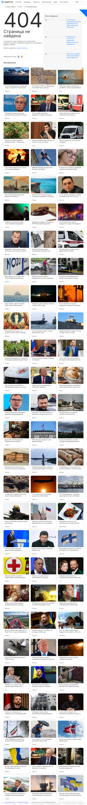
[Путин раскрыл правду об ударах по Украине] (43, 352)
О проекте (25, 803)
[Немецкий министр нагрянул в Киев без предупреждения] (16, 407)
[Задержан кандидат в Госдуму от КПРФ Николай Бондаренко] (43, 216)
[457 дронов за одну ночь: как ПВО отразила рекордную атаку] (43, 597)
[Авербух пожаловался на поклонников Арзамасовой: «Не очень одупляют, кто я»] (70, 570)
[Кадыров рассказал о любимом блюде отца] (43, 543)
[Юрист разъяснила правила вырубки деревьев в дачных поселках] (16, 597)
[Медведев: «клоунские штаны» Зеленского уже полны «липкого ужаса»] (16, 243)
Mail (3, 803)
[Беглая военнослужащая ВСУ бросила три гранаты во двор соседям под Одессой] (70, 679)
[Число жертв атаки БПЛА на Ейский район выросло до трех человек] (16, 379)
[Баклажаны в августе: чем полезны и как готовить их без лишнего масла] (70, 515)
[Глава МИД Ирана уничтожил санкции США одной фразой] (16, 733)
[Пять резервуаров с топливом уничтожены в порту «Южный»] (70, 488)
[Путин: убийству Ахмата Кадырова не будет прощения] (43, 107)
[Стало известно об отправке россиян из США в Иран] (43, 488)
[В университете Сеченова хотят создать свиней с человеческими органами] (70, 461)
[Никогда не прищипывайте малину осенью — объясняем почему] (16, 134)
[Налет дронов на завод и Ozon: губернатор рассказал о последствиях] (70, 107)
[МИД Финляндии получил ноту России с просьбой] (43, 162)
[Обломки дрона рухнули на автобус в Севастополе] (70, 407)
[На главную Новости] (8, 2)
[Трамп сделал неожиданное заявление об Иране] (43, 379)
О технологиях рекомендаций (37, 803)
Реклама (14, 803)
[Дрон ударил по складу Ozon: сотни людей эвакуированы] (16, 270)
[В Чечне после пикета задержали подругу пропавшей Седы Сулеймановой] (70, 162)
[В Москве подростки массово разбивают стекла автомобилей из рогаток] (70, 80)
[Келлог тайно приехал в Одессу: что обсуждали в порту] (16, 760)
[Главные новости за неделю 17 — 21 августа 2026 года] (43, 624)
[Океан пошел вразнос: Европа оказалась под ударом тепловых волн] (43, 189)
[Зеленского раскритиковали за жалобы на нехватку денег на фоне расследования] (43, 407)
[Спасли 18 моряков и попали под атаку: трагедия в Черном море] (16, 80)
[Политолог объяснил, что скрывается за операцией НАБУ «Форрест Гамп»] (16, 706)
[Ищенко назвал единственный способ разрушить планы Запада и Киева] (70, 788)
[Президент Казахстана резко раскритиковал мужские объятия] (16, 107)
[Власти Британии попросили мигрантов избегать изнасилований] (16, 189)
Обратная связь (81, 803)
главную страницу (22, 48)
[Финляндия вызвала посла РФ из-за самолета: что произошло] (70, 543)
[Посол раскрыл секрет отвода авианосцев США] (43, 325)
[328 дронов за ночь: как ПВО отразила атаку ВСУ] (70, 651)
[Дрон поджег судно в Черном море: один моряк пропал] (16, 298)
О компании (8, 803)
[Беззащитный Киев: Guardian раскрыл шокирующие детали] (70, 434)
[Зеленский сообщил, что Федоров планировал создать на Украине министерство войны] (70, 706)
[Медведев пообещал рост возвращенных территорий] (70, 597)
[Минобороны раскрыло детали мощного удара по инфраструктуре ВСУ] (70, 760)
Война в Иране (11, 6)
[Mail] (2, 2)
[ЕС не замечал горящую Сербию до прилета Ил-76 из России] (70, 189)
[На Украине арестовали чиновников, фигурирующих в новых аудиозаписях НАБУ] (43, 706)
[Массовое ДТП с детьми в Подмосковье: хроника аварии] (16, 570)
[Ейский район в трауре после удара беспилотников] (70, 243)
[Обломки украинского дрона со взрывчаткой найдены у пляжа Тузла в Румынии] (43, 461)
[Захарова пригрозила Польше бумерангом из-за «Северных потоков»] (43, 515)
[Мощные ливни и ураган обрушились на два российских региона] (43, 270)
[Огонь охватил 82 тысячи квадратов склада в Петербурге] (70, 216)
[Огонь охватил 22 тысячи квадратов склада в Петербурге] (70, 298)
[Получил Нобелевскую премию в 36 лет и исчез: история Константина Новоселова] (43, 134)
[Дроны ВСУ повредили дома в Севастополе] (16, 651)
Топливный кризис (31, 6)
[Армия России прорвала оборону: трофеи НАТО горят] (43, 298)
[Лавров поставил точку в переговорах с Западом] (43, 570)
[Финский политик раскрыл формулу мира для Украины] (43, 679)
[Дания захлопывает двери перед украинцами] (70, 733)
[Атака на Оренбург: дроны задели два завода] (16, 515)
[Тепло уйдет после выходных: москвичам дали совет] (43, 733)
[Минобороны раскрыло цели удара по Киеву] (43, 434)
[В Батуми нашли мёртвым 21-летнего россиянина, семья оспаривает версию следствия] (70, 270)
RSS (21, 803)
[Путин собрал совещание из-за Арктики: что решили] (43, 760)
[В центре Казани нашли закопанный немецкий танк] (43, 243)
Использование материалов (69, 803)
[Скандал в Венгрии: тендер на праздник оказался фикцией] (16, 788)
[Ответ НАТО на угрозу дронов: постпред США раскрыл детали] (70, 352)
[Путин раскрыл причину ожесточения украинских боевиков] (16, 543)
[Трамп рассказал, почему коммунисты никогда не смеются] (43, 651)
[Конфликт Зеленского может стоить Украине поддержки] (16, 216)
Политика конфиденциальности (53, 803)
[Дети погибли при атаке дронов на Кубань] (70, 134)
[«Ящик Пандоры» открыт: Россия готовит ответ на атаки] (70, 325)
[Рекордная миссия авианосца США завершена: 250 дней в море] (43, 788)
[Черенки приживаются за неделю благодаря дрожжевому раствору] (16, 352)
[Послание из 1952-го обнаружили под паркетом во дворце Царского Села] (43, 80)
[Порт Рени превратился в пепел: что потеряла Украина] (16, 162)
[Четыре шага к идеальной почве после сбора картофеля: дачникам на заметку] (16, 488)
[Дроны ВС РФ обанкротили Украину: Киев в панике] (16, 434)
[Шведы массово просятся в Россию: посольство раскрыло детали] (16, 461)
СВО (20, 6)
